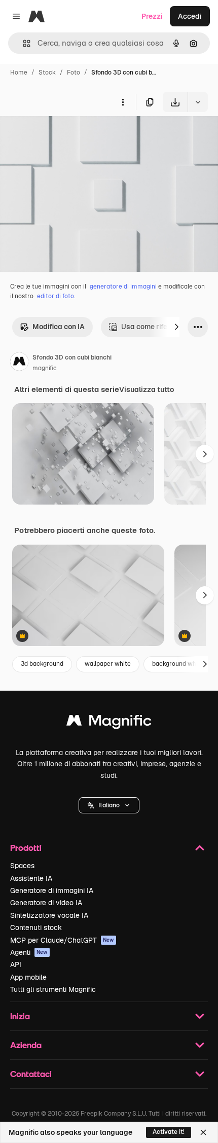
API (15, 964)
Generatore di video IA (46, 902)
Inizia (20, 1016)
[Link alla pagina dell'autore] (19, 363)
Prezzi (152, 16)
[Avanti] (176, 327)
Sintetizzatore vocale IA (49, 915)
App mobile (28, 977)
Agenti (29, 952)
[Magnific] (109, 723)
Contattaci (31, 1073)
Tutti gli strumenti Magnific (53, 989)
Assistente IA (31, 878)
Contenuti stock (36, 927)
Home (18, 72)
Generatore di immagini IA (51, 890)
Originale (67, 135)
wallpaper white (108, 664)
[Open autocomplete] (23, 43)
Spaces (22, 865)
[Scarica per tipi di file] (198, 102)
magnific (44, 368)
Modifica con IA (58, 326)
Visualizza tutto (146, 389)
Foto (73, 72)
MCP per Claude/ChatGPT (62, 940)
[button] (109, 805)
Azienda (26, 1045)
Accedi (190, 16)
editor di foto (55, 296)
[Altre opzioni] (123, 102)
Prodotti (26, 847)
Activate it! (169, 1132)
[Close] (203, 1132)
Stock (47, 72)
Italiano (109, 805)
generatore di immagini (123, 286)
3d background (42, 664)
